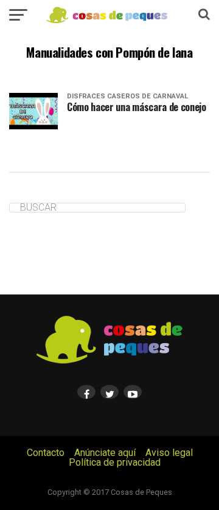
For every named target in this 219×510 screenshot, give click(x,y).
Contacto (45, 452)
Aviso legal (169, 452)
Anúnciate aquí (105, 452)
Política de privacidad (115, 462)
